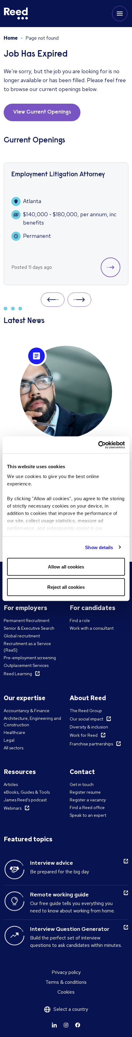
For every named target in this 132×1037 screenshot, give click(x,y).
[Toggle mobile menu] (119, 13)
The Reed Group (86, 710)
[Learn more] (54, 1025)
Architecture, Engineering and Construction (32, 722)
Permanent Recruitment (26, 620)
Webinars (12, 808)
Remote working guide (59, 894)
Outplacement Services (26, 665)
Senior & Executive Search (29, 628)
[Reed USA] (16, 13)
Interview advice (51, 862)
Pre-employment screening (30, 657)
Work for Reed (84, 735)
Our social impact (86, 719)
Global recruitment (22, 636)
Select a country (70, 1009)
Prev (53, 299)
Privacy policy (66, 972)
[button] (110, 267)
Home (11, 38)
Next (79, 299)
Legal (9, 740)
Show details (99, 547)
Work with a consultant (92, 628)
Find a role (80, 620)
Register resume (85, 792)
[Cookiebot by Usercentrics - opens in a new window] (98, 445)
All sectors (13, 748)
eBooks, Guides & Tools (27, 792)
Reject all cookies (66, 586)
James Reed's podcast (25, 800)
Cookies (66, 992)
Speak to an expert (88, 815)
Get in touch (82, 784)
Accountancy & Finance (26, 710)
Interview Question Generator (69, 928)
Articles (11, 784)
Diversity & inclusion (89, 727)
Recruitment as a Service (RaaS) (27, 647)
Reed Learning (18, 673)
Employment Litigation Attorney (58, 175)
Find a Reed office (87, 807)
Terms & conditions (66, 982)
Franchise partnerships (91, 744)
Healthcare (14, 732)
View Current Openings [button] (42, 112)
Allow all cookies (66, 566)
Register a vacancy (88, 800)
